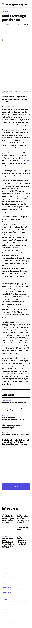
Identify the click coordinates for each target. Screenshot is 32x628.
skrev (16, 248)
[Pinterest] (16, 34)
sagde (25, 340)
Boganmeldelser (6, 400)
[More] (24, 34)
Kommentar (5, 11)
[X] (12, 34)
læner (15, 171)
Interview (4, 514)
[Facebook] (8, 34)
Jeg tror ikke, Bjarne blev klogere (14, 402)
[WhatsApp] (20, 34)
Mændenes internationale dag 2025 (15, 434)
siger (28, 160)
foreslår (25, 115)
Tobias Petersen (22, 24)
